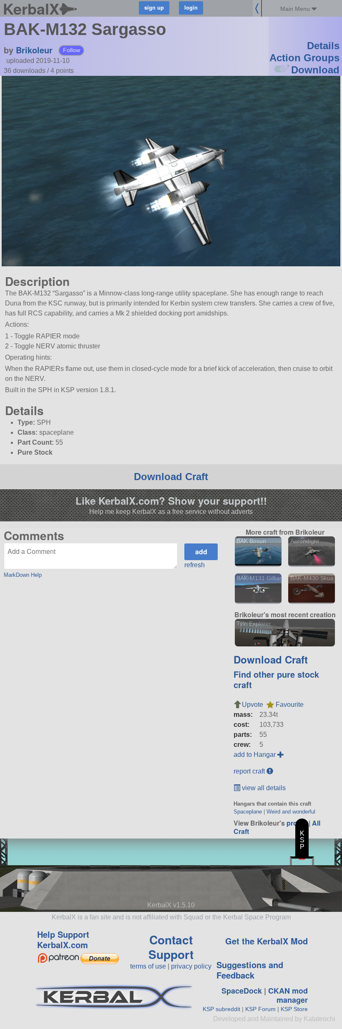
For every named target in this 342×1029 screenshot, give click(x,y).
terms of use (148, 966)
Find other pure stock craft (276, 679)
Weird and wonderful (291, 812)
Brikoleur (34, 50)
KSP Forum (260, 1009)
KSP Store (294, 1009)
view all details (263, 787)
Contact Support (171, 947)
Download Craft (171, 476)
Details (323, 45)
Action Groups (304, 57)
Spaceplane (248, 812)
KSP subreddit (221, 1009)
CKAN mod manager (288, 995)
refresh (194, 564)
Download (315, 69)
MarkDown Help (23, 575)
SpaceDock (241, 990)
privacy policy (191, 966)
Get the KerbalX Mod (266, 941)
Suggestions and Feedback (249, 970)
